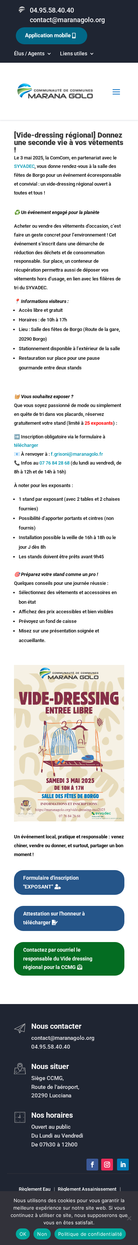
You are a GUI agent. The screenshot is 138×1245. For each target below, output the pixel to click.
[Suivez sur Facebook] (92, 1164)
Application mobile (48, 35)
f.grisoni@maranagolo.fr (77, 454)
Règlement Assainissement (87, 1189)
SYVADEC (24, 166)
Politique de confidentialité (90, 1234)
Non (42, 1234)
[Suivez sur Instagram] (107, 1164)
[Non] (128, 1218)
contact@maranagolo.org (67, 20)
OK (23, 1234)
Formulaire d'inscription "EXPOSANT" (51, 882)
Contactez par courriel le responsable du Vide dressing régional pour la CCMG (57, 958)
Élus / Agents (29, 53)
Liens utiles (73, 53)
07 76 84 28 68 (54, 463)
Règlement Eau (34, 1189)
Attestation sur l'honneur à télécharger (54, 918)
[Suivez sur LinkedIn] (123, 1164)
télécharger (26, 445)
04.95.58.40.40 (52, 10)
